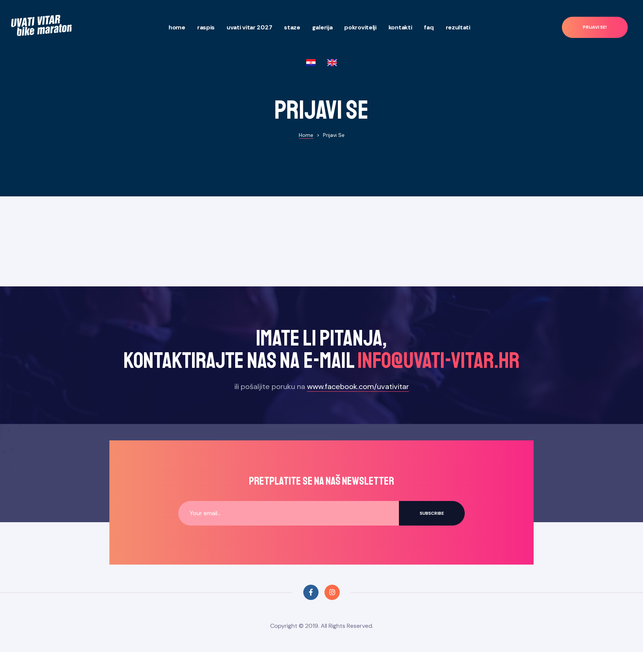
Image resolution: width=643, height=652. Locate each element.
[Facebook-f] (311, 592)
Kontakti (400, 27)
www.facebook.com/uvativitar (358, 386)
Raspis (206, 27)
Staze (292, 27)
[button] (595, 27)
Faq (429, 27)
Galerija (322, 27)
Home (177, 27)
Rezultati (458, 27)
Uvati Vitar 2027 (249, 27)
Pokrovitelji (360, 27)
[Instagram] (332, 592)
